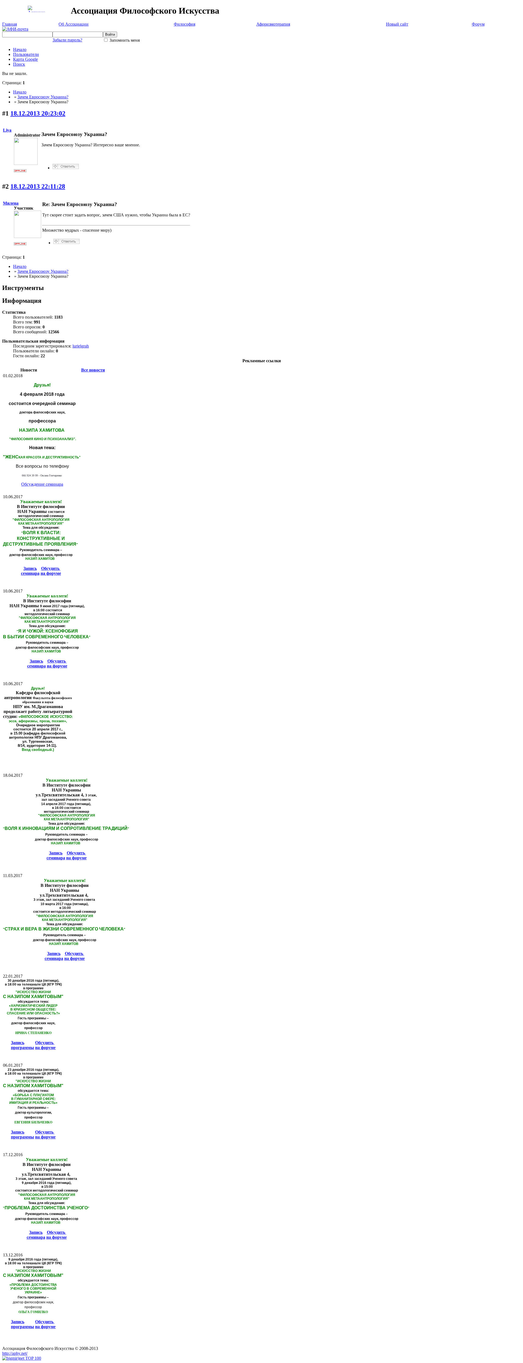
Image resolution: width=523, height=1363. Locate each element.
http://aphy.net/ (15, 1353)
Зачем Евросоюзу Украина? (42, 97)
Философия (184, 24)
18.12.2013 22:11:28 (37, 186)
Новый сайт (397, 24)
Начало (19, 49)
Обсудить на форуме (51, 571)
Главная (9, 24)
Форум (478, 24)
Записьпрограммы (22, 1045)
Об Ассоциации (74, 24)
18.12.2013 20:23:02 (37, 113)
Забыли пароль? (67, 40)
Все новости (93, 370)
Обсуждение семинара (42, 484)
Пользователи (26, 54)
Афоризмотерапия (273, 24)
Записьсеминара (30, 571)
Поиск (19, 64)
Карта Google (25, 59)
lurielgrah (80, 346)
